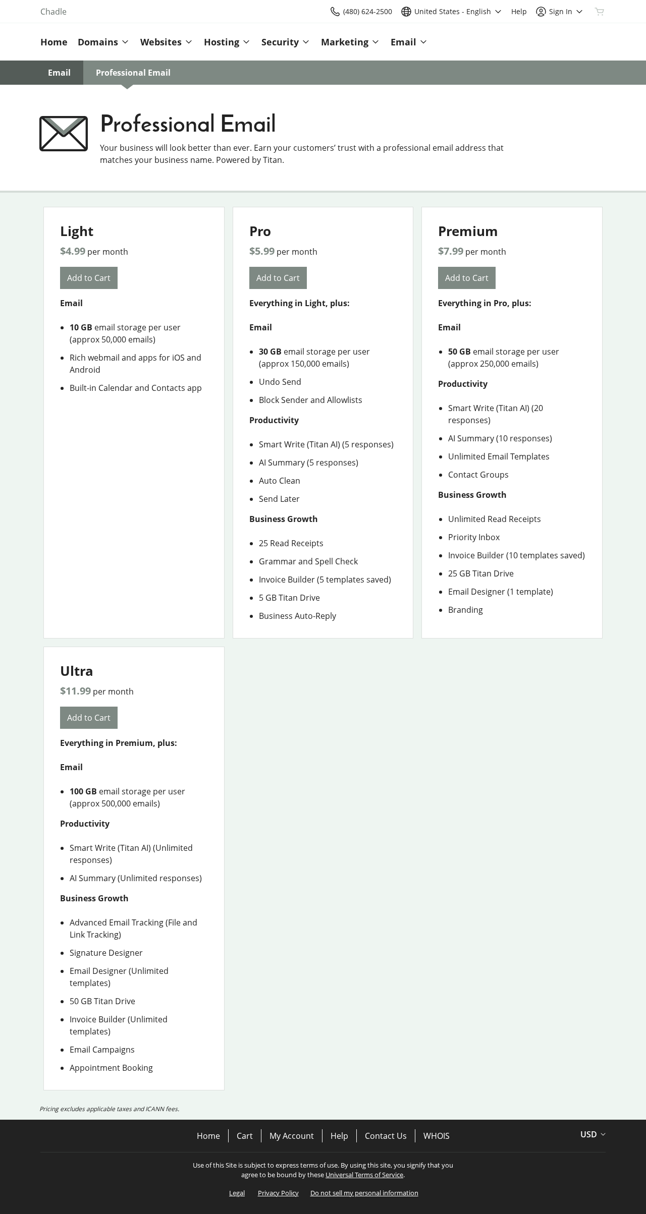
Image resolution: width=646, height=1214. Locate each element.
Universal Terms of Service (364, 1174)
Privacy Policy (278, 1192)
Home (208, 1135)
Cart (245, 1135)
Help (339, 1135)
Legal (237, 1192)
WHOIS (436, 1135)
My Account (292, 1135)
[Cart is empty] (599, 11)
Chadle (53, 11)
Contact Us (386, 1135)
